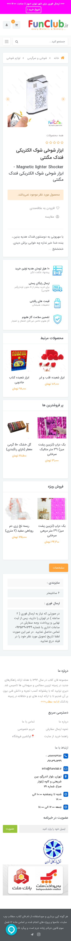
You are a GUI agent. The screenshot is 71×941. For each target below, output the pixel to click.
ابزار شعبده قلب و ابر (51, 377)
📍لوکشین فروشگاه (23, 736)
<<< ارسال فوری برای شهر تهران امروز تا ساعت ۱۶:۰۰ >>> (35, 4)
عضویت (10, 829)
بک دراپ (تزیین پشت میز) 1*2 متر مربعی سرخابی (52, 531)
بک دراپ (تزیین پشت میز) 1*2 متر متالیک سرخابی (52, 449)
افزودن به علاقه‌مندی (43, 208)
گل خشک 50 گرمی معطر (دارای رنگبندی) (19, 447)
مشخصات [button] (58, 567)
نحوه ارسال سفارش (57, 729)
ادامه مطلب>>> (50, 701)
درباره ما (63, 721)
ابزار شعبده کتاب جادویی (19, 380)
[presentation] (63, 99)
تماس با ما (28, 721)
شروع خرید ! (33, 10)
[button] (16, 25)
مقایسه (50, 216)
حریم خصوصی (26, 729)
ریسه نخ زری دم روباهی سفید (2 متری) (19, 528)
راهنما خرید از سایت (56, 736)
